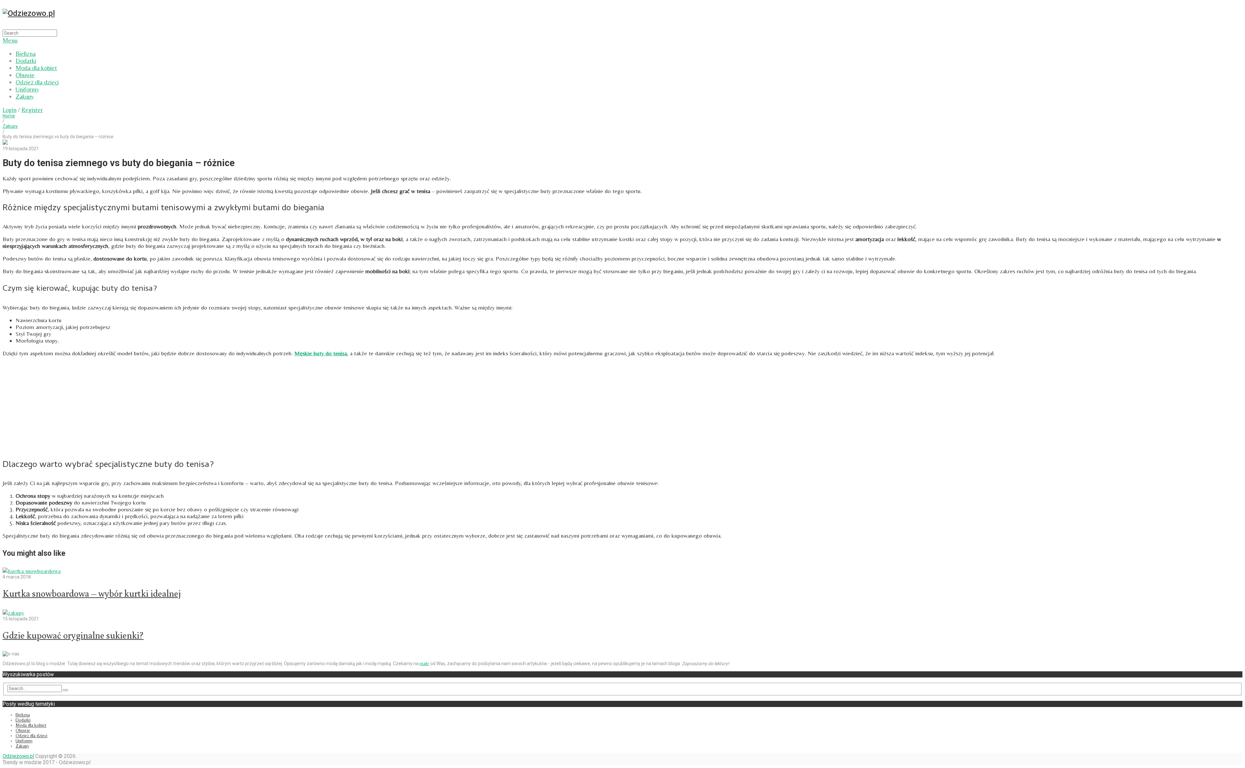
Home (9, 115)
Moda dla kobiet (36, 67)
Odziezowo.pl (18, 756)
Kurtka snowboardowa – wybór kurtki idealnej (92, 593)
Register (32, 109)
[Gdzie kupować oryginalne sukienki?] (622, 612)
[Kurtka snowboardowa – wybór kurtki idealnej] (622, 570)
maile (424, 663)
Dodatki (26, 60)
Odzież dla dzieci (37, 82)
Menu (10, 40)
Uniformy (27, 89)
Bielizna (26, 53)
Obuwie (25, 75)
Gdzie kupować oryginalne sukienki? (73, 635)
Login (10, 109)
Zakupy (25, 96)
